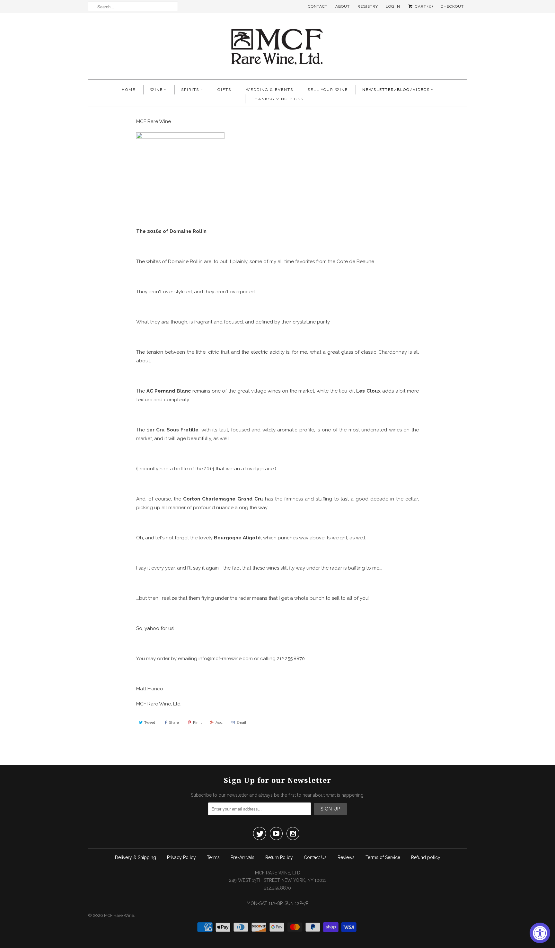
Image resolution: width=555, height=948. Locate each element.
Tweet (149, 722)
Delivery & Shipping (135, 857)
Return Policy (279, 857)
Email (241, 722)
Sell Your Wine (328, 89)
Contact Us (315, 857)
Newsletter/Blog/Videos (396, 89)
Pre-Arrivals (242, 857)
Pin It (197, 722)
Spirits (190, 89)
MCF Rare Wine (119, 915)
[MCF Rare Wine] (277, 47)
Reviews (346, 857)
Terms (213, 857)
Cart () (423, 6)
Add (219, 722)
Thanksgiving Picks (278, 99)
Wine (156, 89)
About (342, 6)
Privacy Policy (181, 857)
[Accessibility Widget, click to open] (540, 933)
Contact (318, 6)
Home (129, 89)
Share (174, 722)
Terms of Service (383, 857)
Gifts (224, 89)
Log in (393, 6)
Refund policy (425, 857)
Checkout (452, 6)
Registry (367, 6)
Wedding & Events (269, 89)
